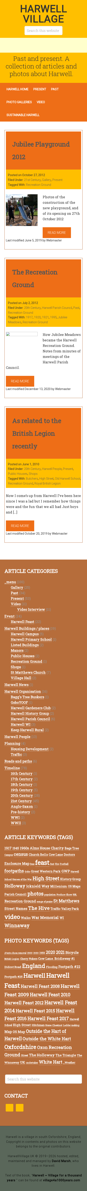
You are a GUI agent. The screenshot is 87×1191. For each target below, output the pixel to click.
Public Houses (17, 473)
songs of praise (45, 901)
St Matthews (66, 901)
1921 (45, 317)
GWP (65, 871)
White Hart (50, 1062)
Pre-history (20, 812)
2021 (60, 952)
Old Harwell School (67, 478)
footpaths (14, 870)
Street (24, 1055)
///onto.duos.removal (15, 952)
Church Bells (38, 855)
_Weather (69, 1062)
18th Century (22, 784)
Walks (26, 918)
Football (64, 863)
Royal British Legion (47, 483)
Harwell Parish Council (57, 307)
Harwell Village (43, 14)
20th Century (32, 307)
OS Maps (74, 886)
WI (62, 918)
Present (57, 180)
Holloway (14, 886)
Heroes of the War (22, 879)
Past (76, 307)
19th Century (22, 790)
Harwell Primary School (31, 639)
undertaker (32, 1062)
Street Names (15, 908)
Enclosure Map (16, 863)
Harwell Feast (22, 621)
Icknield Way (37, 886)
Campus (8, 854)
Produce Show (64, 894)
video (12, 917)
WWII (16, 823)
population (50, 894)
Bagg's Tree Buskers (27, 697)
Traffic (16, 754)
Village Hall (21, 678)
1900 (30, 952)
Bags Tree (72, 848)
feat (52, 863)
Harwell (34, 975)
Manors (17, 650)
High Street (46, 478)
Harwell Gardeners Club (31, 708)
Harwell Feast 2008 (40, 986)
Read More (57, 233)
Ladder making (71, 1025)
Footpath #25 (13, 977)
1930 (36, 952)
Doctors (69, 855)
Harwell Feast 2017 (48, 1018)
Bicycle (72, 952)
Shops (33, 473)
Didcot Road (12, 967)
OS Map (19, 1031)
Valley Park (70, 909)
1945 (15, 848)
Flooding (51, 967)
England (33, 965)
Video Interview (31, 609)
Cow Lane (56, 855)
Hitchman (38, 1025)
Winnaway (17, 925)
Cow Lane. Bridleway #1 (56, 959)
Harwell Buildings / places (26, 628)
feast (42, 862)
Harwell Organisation (22, 691)
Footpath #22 (69, 967)
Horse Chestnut (53, 1025)
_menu (10, 582)
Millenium (58, 886)
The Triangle (66, 1055)
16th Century (22, 773)
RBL (75, 894)
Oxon (42, 1047)
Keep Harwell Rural (27, 730)
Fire (57, 863)
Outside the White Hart (47, 1038)
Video (16, 604)
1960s (24, 848)
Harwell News (16, 684)
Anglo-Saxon (22, 806)
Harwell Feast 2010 (50, 994)
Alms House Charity (47, 848)
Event (9, 616)
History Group (70, 879)
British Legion (11, 958)
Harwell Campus (25, 634)
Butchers (32, 478)
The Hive (39, 908)
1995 (53, 317)
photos (35, 893)
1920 (37, 317)
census (21, 854)
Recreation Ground (38, 184)
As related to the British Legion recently (36, 433)
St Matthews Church (28, 672)
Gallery (46, 180)
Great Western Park (46, 871)
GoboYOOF (19, 702)
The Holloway (42, 1055)
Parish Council (15, 894)
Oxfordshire (20, 1046)
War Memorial (45, 917)
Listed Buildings (25, 645)
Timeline (12, 768)
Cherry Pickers (28, 958)
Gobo (27, 871)
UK (22, 1062)
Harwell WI (20, 724)
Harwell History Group (30, 713)
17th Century (22, 779)
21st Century (32, 180)
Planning (12, 743)
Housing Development (30, 749)
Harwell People (52, 469)
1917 (29, 317)
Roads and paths (18, 761)
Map (8, 1031)
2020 (50, 952)
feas (32, 863)
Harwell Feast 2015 (35, 1011)
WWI (15, 817)
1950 (42, 952)
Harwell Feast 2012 (24, 1003)
